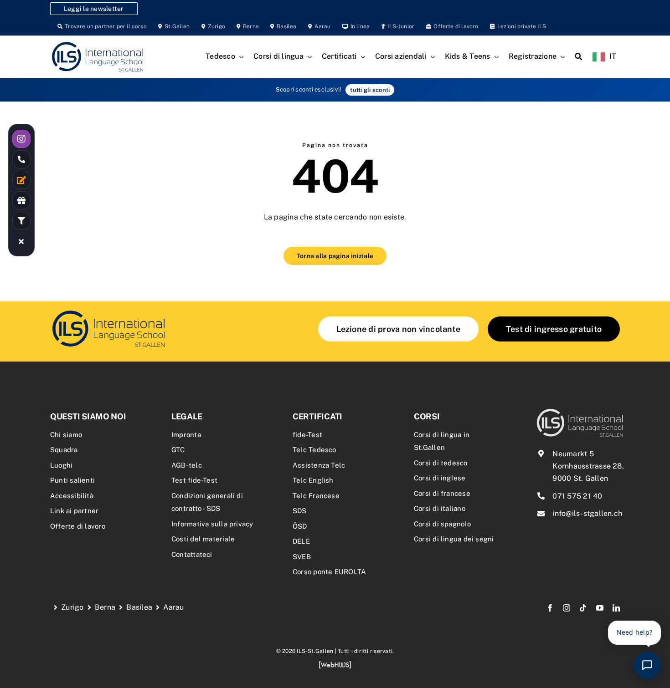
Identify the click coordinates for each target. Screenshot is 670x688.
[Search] (578, 57)
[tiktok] (583, 608)
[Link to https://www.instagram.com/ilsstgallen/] (21, 139)
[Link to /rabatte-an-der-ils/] (21, 200)
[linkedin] (616, 608)
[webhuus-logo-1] (335, 664)
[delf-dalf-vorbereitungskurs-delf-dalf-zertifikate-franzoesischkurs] (108, 311)
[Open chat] (647, 665)
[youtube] (599, 608)
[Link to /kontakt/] (21, 180)
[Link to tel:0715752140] (21, 159)
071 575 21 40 (577, 496)
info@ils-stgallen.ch (587, 513)
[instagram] (566, 608)
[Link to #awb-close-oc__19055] (21, 241)
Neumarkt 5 (572, 453)
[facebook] (550, 608)
